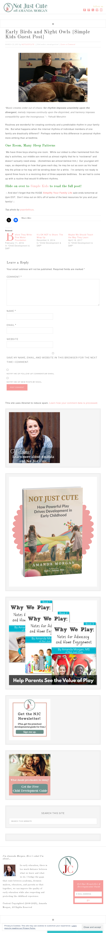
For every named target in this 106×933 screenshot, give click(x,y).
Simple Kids (40, 186)
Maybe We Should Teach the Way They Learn (80, 236)
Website (12, 339)
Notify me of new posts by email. (24, 382)
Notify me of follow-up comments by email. (31, 374)
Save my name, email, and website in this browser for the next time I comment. (52, 359)
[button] (53, 24)
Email (11, 325)
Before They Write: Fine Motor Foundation (23, 237)
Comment (14, 277)
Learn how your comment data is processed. (73, 402)
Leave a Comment (68, 44)
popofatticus (27, 209)
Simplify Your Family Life (57, 192)
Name (11, 311)
